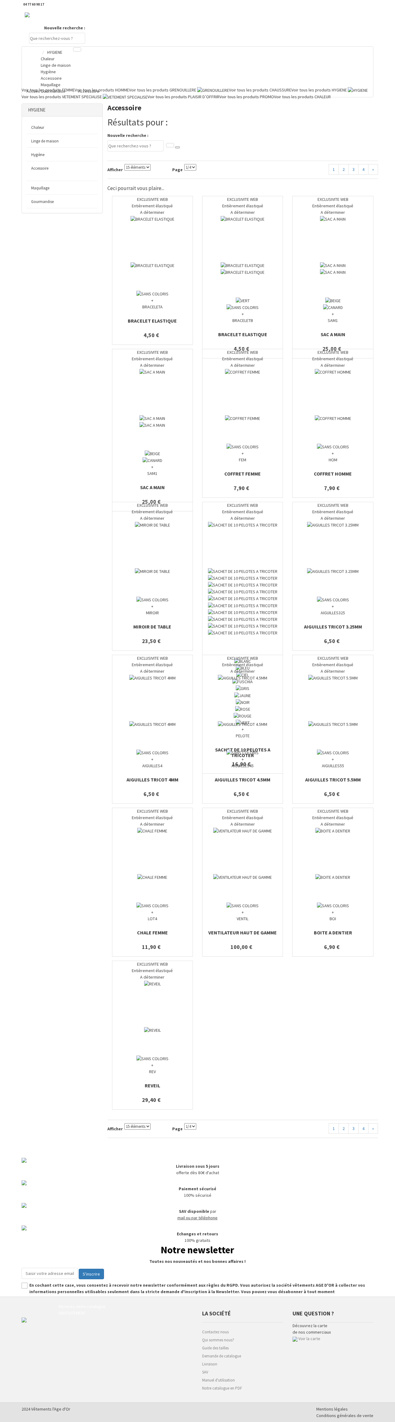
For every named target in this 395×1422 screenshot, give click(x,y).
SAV (205, 1372)
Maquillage (40, 188)
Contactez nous (215, 1332)
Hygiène (37, 154)
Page (177, 169)
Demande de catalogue (221, 1356)
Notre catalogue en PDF (222, 1388)
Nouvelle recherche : (64, 28)
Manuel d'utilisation (218, 1380)
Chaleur (37, 127)
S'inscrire (91, 1274)
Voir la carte (309, 1338)
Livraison (209, 1364)
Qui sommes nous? (218, 1340)
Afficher (115, 169)
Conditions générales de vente (344, 1415)
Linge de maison (45, 141)
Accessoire (39, 168)
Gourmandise (42, 201)
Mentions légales (332, 1409)
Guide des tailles (215, 1348)
